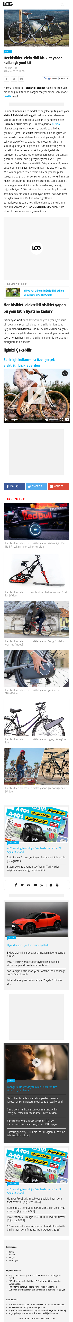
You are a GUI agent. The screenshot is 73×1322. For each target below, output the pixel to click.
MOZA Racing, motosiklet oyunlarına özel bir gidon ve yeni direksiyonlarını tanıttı (33, 964)
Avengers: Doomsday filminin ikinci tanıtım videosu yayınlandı (32, 1089)
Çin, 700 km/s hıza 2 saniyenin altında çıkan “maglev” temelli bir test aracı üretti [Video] (32, 1111)
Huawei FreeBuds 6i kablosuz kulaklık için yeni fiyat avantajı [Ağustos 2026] (34, 1200)
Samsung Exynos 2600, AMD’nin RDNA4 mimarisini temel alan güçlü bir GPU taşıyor (32, 1123)
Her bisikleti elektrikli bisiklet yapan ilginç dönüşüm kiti (35, 741)
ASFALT (8, 52)
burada (55, 124)
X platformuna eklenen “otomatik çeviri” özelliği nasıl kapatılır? (37, 1305)
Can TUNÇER (10, 68)
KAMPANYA (13, 843)
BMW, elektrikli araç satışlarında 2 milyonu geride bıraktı (36, 955)
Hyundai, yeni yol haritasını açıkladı (28, 945)
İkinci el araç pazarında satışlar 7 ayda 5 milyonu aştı (35, 982)
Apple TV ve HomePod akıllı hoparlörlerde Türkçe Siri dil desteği (37, 1311)
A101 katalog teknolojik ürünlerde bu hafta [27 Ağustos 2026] (34, 850)
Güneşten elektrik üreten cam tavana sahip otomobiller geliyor (37, 1290)
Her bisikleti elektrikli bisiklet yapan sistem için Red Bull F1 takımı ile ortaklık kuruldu (35, 545)
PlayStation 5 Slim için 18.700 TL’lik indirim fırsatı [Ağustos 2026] (36, 1219)
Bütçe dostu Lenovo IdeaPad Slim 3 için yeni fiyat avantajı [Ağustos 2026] (36, 1210)
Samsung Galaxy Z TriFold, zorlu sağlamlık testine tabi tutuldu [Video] (36, 1134)
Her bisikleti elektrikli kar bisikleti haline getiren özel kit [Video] (36, 594)
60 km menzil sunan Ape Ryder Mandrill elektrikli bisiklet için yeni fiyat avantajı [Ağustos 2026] (36, 1228)
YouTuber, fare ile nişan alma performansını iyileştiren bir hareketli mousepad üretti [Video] (35, 1100)
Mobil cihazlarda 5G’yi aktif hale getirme (27, 1308)
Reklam (12, 1255)
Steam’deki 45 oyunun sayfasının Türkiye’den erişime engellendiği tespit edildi (33, 869)
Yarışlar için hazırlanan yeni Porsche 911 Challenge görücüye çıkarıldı (36, 973)
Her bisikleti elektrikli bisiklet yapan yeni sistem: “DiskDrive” (33, 692)
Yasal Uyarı (14, 1261)
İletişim (12, 1258)
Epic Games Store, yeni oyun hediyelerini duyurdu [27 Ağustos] (36, 859)
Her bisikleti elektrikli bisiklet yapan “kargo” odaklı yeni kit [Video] (34, 643)
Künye (11, 1252)
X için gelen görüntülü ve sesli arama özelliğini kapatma (33, 1313)
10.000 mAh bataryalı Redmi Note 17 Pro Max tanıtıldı (33, 1287)
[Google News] (55, 78)
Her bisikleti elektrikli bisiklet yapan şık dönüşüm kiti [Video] (36, 790)
